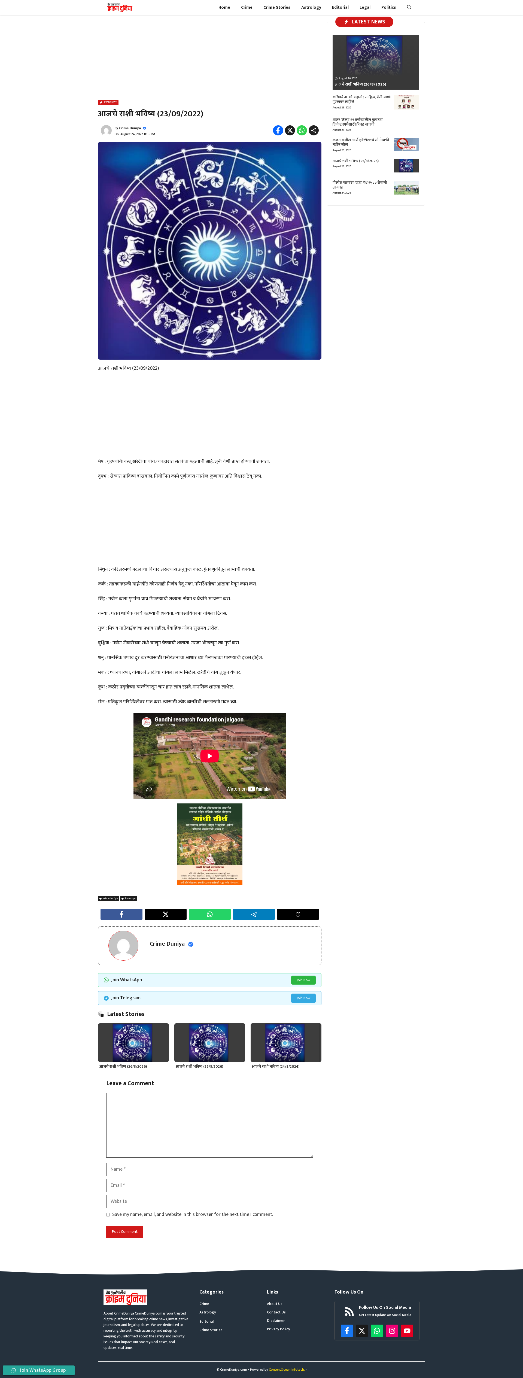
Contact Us (276, 1312)
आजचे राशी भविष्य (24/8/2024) (276, 1066)
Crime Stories (276, 7)
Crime (247, 7)
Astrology (311, 7)
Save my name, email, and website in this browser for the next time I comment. (192, 1214)
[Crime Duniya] (119, 7)
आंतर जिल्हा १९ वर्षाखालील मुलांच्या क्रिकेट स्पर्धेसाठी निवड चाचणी (358, 122)
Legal (365, 7)
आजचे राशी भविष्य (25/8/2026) (199, 1066)
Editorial (340, 7)
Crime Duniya (130, 128)
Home (224, 7)
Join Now (303, 980)
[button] (409, 7)
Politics (388, 7)
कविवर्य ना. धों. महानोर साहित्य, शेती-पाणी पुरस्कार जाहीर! (362, 99)
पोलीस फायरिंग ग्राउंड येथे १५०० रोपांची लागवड (360, 185)
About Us (274, 1304)
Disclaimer (276, 1321)
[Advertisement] (209, 58)
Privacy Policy (278, 1329)
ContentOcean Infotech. (287, 1370)
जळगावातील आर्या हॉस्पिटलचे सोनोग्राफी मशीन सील (361, 142)
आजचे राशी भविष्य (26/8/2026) (123, 1066)
